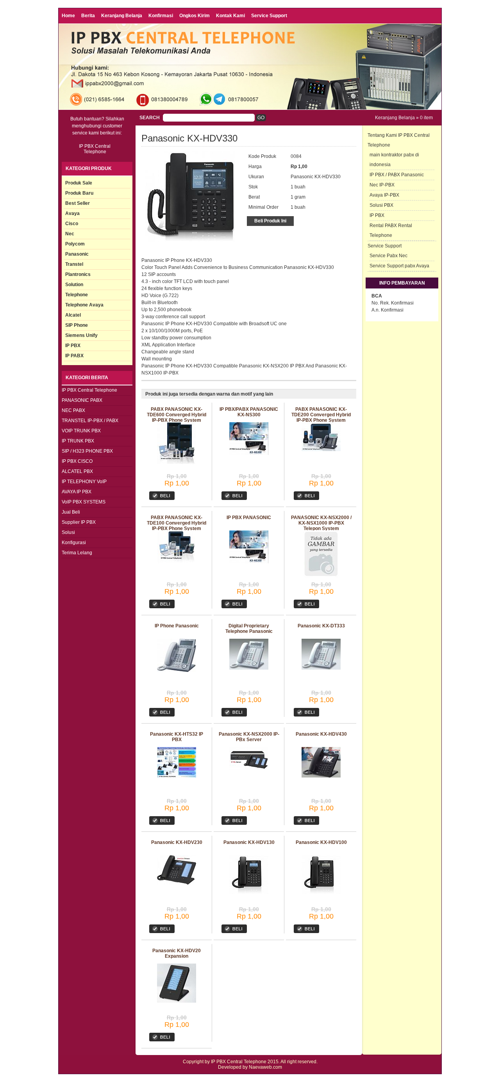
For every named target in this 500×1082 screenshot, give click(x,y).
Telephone (76, 294)
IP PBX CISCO (77, 461)
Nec (69, 233)
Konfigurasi (74, 542)
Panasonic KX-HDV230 (176, 842)
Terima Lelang (77, 552)
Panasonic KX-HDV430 (321, 734)
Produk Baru (79, 193)
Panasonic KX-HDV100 (321, 842)
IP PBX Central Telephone (89, 390)
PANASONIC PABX (82, 400)
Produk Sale (78, 183)
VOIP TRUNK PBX (81, 431)
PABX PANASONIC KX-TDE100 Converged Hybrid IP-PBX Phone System (176, 523)
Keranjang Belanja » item (404, 117)
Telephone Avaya (84, 305)
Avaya (72, 213)
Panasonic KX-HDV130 (249, 842)
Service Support (269, 15)
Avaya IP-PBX (384, 195)
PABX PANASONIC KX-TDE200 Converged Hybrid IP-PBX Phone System (321, 415)
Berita (88, 15)
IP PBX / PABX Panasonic (397, 174)
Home (68, 15)
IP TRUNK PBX (78, 441)
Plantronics (78, 274)
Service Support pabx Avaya (399, 266)
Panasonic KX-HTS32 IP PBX (176, 736)
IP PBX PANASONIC (249, 517)
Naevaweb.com (265, 1067)
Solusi (68, 532)
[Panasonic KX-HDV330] (190, 240)
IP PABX (74, 355)
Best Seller (77, 203)
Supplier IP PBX (79, 522)
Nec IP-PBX (382, 185)
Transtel (74, 264)
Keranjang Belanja (121, 15)
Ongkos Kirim (194, 15)
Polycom (75, 244)
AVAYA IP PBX (76, 491)
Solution (74, 284)
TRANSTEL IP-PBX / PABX (90, 420)
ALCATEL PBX (77, 471)
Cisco (71, 223)
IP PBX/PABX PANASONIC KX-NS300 (249, 412)
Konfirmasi (160, 15)
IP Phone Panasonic (177, 626)
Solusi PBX (381, 205)
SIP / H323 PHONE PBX (87, 451)
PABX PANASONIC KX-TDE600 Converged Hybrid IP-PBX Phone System (176, 415)
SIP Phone (76, 325)
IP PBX (72, 345)
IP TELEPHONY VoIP (84, 481)
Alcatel (73, 315)
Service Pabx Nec (388, 255)
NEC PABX (73, 410)
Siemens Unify (81, 335)
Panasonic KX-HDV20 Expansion (176, 953)
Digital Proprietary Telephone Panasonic (249, 628)
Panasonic (77, 254)
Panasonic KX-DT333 (321, 626)
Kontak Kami (230, 15)
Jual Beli (71, 512)
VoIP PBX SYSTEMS (83, 502)
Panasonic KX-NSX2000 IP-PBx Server (249, 736)
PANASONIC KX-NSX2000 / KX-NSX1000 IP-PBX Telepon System (321, 523)
